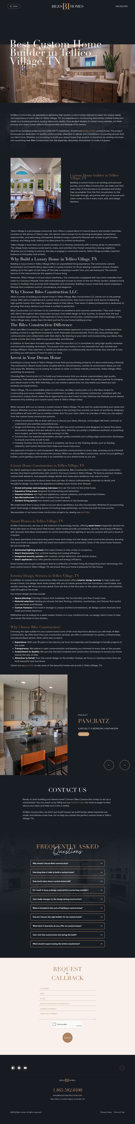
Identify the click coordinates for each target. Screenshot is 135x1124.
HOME (12, 34)
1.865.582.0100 (121, 6)
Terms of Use (119, 1112)
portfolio (85, 512)
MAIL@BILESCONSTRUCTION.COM (67, 1095)
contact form (77, 802)
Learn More (84, 734)
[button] (109, 765)
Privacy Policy (106, 1112)
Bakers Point (89, 130)
